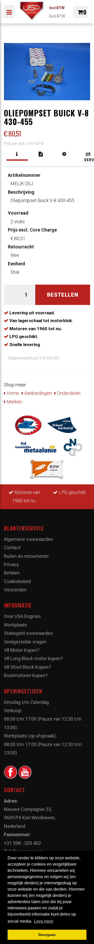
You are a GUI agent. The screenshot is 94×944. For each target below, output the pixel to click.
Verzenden (15, 589)
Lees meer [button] (44, 921)
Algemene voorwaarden (28, 539)
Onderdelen (68, 393)
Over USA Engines (22, 616)
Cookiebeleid (17, 581)
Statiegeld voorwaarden (28, 633)
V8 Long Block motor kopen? (33, 658)
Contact (12, 547)
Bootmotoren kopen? (26, 675)
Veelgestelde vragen (25, 642)
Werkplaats (15, 625)
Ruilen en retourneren (26, 556)
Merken (13, 401)
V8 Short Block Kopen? (27, 667)
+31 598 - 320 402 (22, 843)
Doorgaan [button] (47, 935)
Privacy (11, 564)
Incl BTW (56, 8)
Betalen (12, 573)
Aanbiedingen (37, 393)
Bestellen (62, 295)
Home (12, 393)
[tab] (17, 154)
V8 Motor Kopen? (21, 650)
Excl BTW (57, 16)
